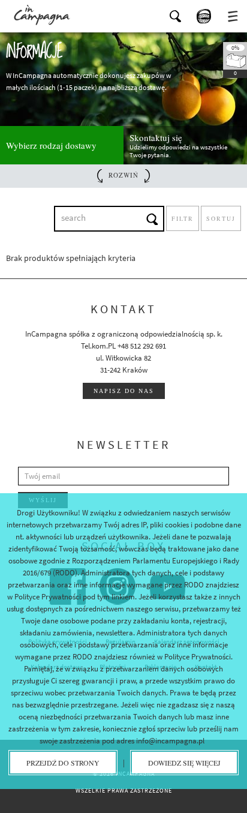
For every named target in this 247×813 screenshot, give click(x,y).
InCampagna (42, 15)
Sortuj (221, 218)
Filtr (182, 218)
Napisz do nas (124, 391)
